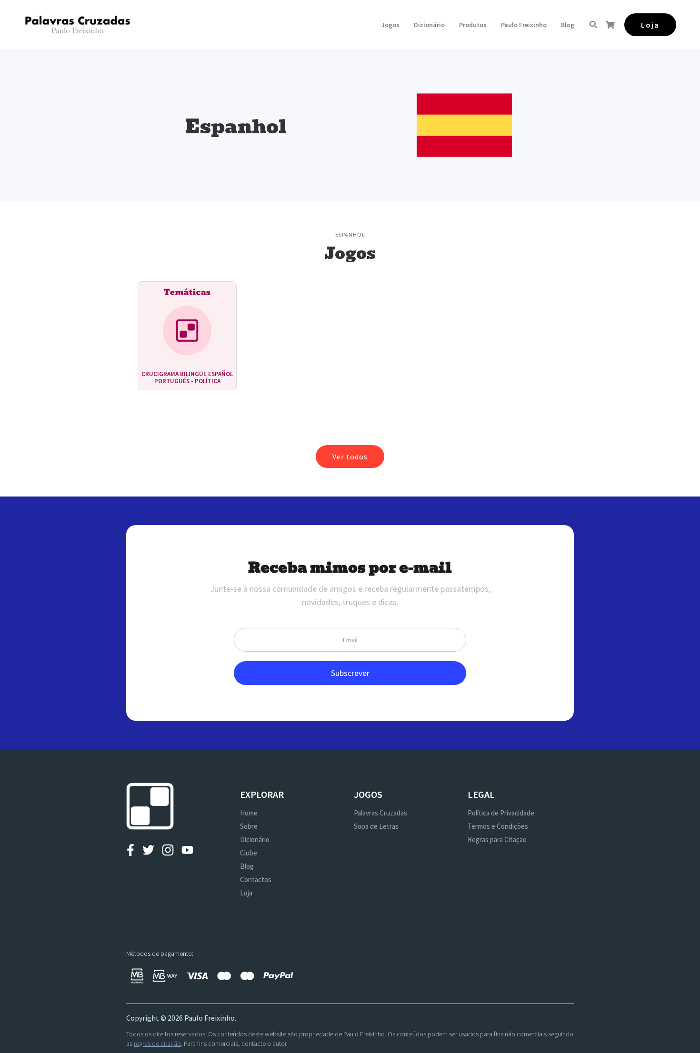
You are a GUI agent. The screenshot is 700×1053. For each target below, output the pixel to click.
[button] (390, 25)
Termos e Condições (498, 826)
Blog (567, 24)
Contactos (255, 879)
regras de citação (157, 1043)
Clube (248, 852)
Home (249, 812)
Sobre (249, 826)
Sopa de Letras (376, 826)
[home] (77, 24)
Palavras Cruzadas (380, 812)
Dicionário (429, 24)
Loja (246, 892)
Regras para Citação (497, 839)
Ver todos (350, 456)
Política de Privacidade (501, 812)
